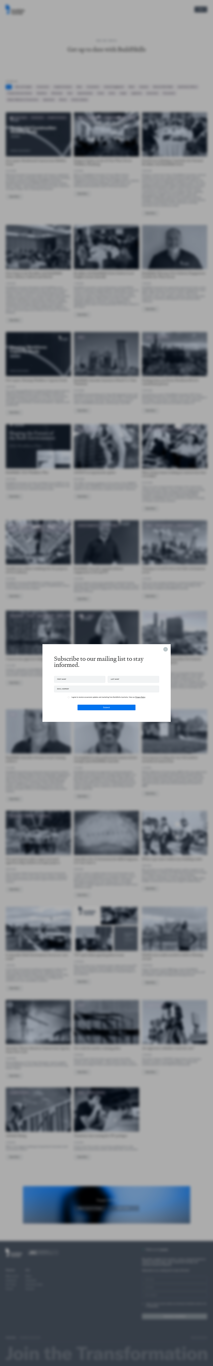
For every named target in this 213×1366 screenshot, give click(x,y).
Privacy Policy (140, 697)
